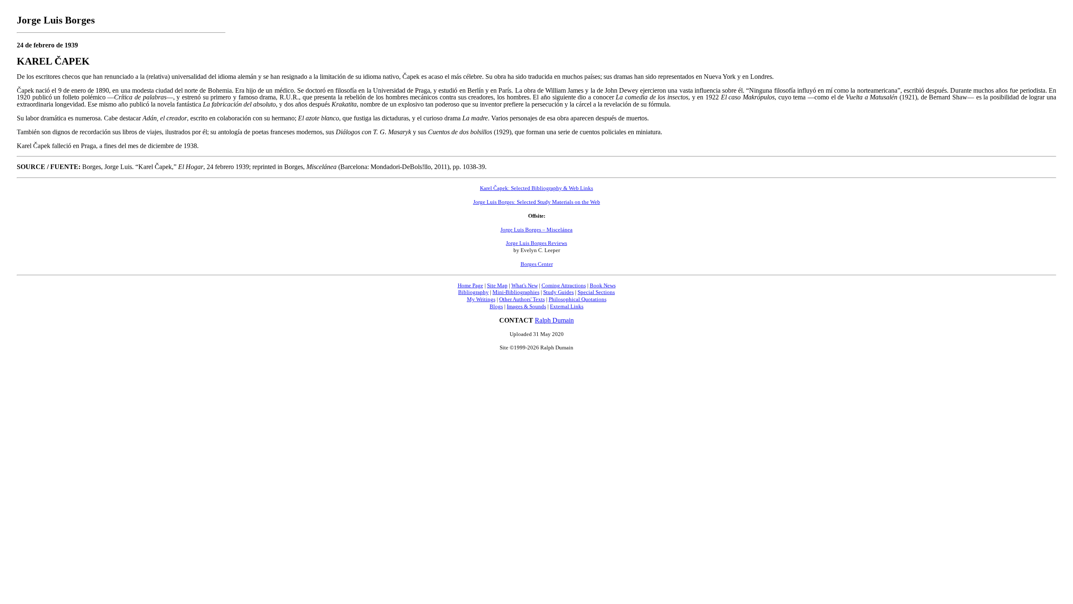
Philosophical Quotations (577, 299)
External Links (566, 306)
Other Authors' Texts (522, 299)
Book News (603, 285)
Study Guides (558, 292)
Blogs (496, 306)
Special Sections (596, 292)
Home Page (470, 285)
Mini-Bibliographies (515, 292)
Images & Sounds (526, 306)
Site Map (497, 285)
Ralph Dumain (554, 320)
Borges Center (537, 264)
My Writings (481, 299)
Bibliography (473, 292)
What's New (524, 285)
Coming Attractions (564, 285)
